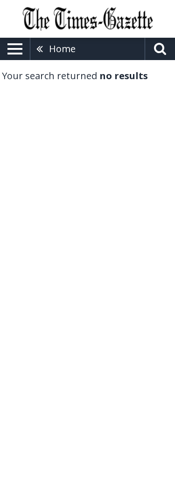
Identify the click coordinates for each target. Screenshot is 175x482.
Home (62, 48)
